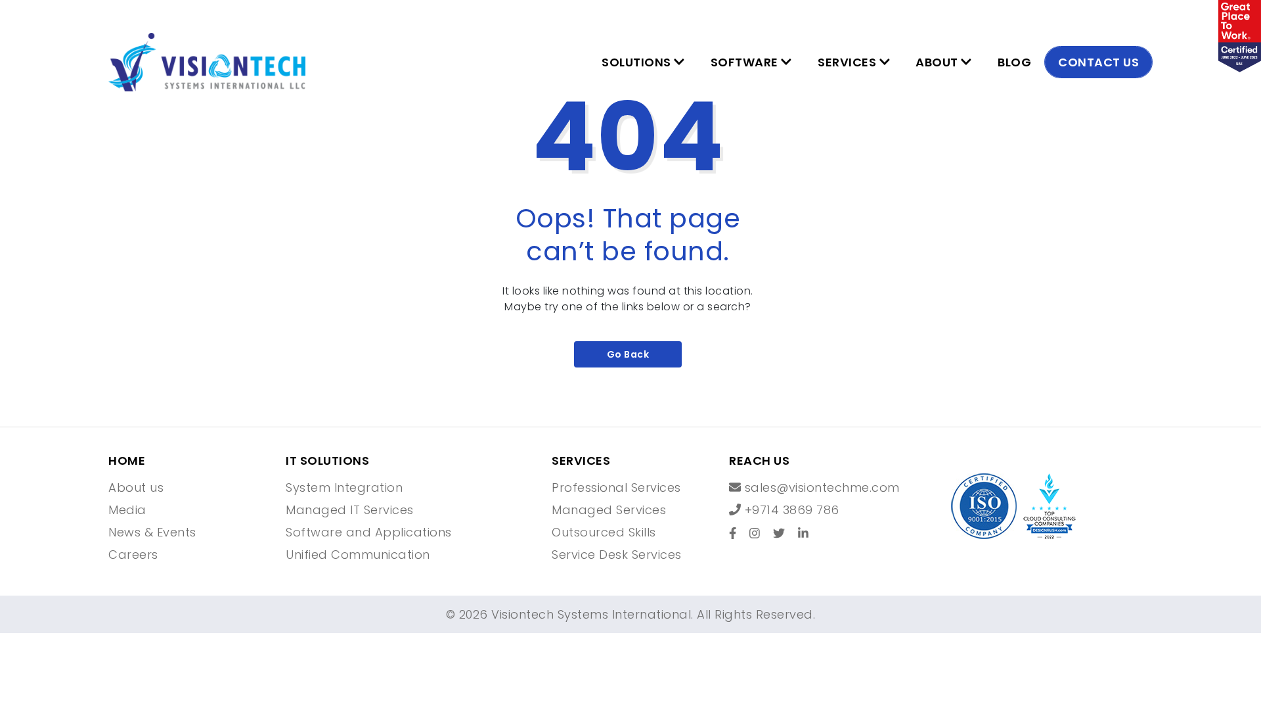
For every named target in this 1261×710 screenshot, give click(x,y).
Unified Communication (358, 555)
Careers (133, 555)
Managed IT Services (350, 510)
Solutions (638, 62)
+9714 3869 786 (790, 510)
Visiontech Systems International (590, 614)
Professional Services (616, 488)
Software (746, 62)
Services (848, 62)
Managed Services (609, 510)
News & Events (152, 532)
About (938, 62)
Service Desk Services (617, 555)
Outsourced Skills (604, 532)
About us (136, 488)
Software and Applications (369, 532)
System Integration (344, 488)
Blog (1014, 62)
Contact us (1098, 62)
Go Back (628, 354)
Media (127, 510)
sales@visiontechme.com (820, 488)
